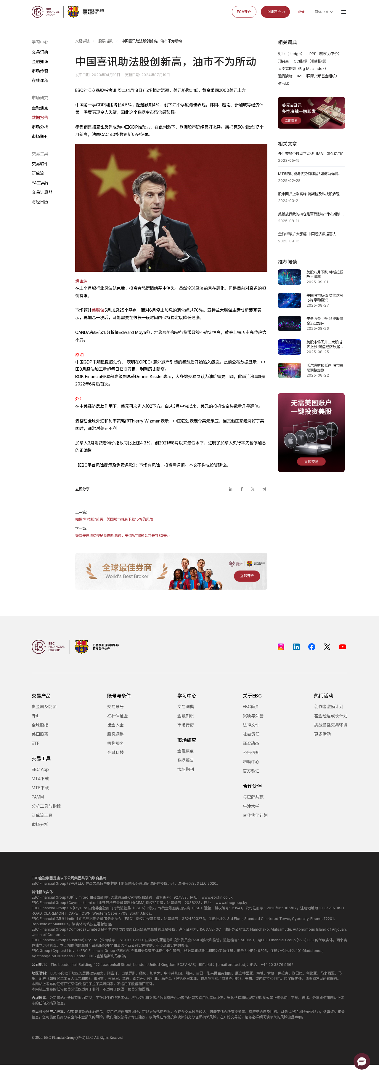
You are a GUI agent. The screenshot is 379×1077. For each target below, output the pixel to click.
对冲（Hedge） (291, 54)
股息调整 (115, 734)
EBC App (40, 769)
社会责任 (251, 734)
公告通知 (251, 752)
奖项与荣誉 (253, 715)
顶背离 (283, 61)
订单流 (38, 173)
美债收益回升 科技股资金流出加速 (324, 321)
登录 (301, 11)
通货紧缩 (285, 76)
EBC (47, 1038)
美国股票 (40, 734)
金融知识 (40, 61)
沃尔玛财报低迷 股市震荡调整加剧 (324, 367)
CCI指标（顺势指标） (311, 61)
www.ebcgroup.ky (231, 902)
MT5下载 (40, 787)
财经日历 (40, 201)
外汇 (36, 715)
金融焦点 (40, 108)
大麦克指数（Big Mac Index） (303, 68)
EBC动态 (251, 743)
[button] (362, 1061)
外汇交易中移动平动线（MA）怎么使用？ (311, 153)
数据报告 (40, 117)
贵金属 (81, 280)
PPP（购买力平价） (325, 54)
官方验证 (251, 770)
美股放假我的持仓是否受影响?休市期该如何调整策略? (311, 214)
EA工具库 (40, 182)
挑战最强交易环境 (330, 724)
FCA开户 (244, 11)
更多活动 (322, 734)
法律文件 (251, 724)
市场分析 (40, 126)
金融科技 (115, 752)
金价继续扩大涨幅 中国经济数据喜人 (307, 234)
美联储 (98, 310)
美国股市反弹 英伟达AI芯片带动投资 (324, 298)
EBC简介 (251, 706)
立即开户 (274, 11)
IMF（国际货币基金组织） (318, 76)
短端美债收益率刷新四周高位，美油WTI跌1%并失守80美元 (122, 535)
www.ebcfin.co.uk (217, 897)
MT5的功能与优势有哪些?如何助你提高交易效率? (311, 174)
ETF (35, 743)
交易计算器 (42, 192)
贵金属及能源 (44, 706)
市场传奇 (40, 70)
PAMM (38, 796)
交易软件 (40, 163)
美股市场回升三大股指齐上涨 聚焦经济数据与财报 (324, 344)
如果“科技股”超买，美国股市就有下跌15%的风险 (114, 519)
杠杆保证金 (117, 715)
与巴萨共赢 (253, 796)
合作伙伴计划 (255, 815)
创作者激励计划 (328, 706)
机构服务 (115, 743)
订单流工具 (42, 815)
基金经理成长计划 (330, 715)
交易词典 (40, 52)
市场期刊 (40, 136)
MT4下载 (40, 778)
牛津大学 (251, 806)
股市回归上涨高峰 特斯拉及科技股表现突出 (311, 194)
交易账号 (115, 706)
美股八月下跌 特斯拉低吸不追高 (324, 274)
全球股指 (40, 724)
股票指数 (105, 41)
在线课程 (40, 80)
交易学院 (82, 41)
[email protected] (231, 964)
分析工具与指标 (46, 806)
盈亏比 (283, 83)
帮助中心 (251, 761)
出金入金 (115, 724)
